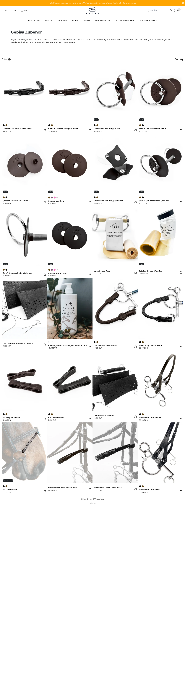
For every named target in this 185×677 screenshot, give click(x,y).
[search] (162, 10)
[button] (92, 3)
